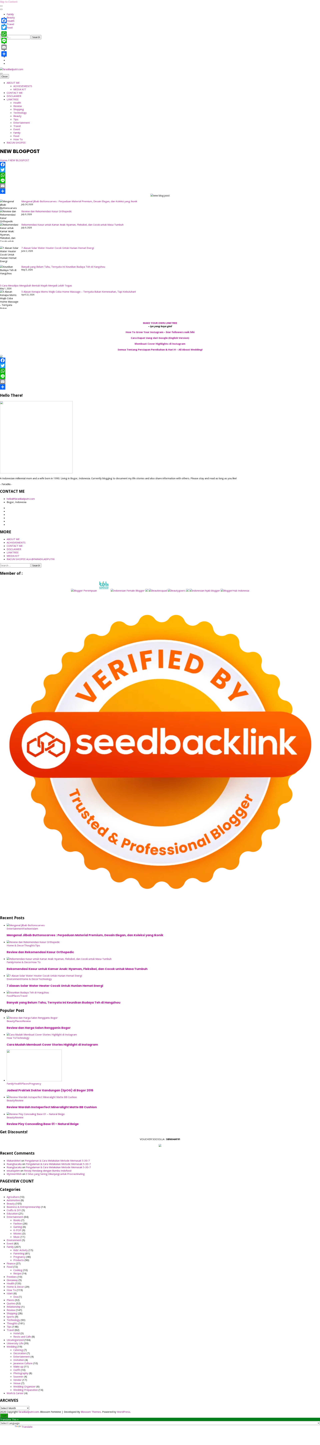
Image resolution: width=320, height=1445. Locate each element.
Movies (17, 1233)
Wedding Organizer (24, 1386)
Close (4, 76)
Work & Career (15, 1393)
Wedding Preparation (25, 1389)
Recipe (17, 1273)
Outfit (16, 1369)
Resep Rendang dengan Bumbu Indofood (47, 1170)
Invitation (18, 1359)
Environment (14, 979)
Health (10, 20)
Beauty (11, 17)
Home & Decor (15, 945)
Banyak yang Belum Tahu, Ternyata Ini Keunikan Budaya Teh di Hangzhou (63, 266)
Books (16, 1220)
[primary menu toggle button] (1, 73)
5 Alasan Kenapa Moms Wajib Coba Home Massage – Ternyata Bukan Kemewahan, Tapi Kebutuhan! (78, 291)
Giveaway (12, 1280)
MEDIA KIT (19, 89)
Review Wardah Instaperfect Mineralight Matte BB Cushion (52, 1107)
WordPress (123, 1411)
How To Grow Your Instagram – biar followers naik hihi (160, 332)
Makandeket (14, 1160)
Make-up (18, 1366)
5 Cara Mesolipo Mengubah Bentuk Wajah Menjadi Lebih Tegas (36, 285)
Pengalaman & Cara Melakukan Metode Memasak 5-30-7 (57, 1160)
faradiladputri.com (28, 1411)
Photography (20, 1373)
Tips (15, 119)
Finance (11, 1263)
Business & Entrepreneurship (23, 1206)
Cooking (17, 1270)
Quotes (11, 1303)
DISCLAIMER (14, 96)
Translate (27, 1426)
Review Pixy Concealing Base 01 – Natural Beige (43, 1124)
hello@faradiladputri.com (21, 498)
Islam (35, 928)
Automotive (13, 1200)
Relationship (14, 1306)
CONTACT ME (15, 92)
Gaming (17, 1226)
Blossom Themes (91, 1411)
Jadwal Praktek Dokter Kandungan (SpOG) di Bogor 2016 (50, 1090)
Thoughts (29, 945)
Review (17, 106)
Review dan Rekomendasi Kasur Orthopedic (46, 211)
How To (18, 139)
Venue (16, 1383)
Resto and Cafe (22, 1336)
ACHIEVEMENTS (22, 86)
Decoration (19, 1353)
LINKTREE (13, 99)
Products (18, 1260)
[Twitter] (160, 169)
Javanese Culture (22, 1363)
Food (9, 27)
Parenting (18, 1253)
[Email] (160, 185)
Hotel (16, 1333)
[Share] (160, 191)
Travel (10, 24)
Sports (10, 1316)
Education (12, 1213)
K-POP (17, 1230)
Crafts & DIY (14, 1210)
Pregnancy (35, 1083)
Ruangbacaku (14, 1164)
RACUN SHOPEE (16, 142)
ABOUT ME (13, 82)
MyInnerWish (14, 1174)
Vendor (17, 1379)
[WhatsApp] (160, 175)
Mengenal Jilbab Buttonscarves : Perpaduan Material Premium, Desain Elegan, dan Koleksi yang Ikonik (79, 201)
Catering (18, 1350)
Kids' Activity (20, 1250)
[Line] (160, 180)
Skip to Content (9, 1)
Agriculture (13, 1196)
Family (10, 14)
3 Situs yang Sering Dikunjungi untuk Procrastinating (55, 1174)
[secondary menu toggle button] (1, 5)
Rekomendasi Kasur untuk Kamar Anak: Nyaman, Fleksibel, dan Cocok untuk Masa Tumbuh (72, 224)
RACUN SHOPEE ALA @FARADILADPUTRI (31, 559)
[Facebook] (160, 164)
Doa (15, 1296)
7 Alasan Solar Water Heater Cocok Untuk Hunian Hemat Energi (57, 248)
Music (16, 1236)
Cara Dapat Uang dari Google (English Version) (160, 338)
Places (16, 995)
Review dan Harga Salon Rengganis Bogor (39, 1028)
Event (16, 129)
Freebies (12, 1276)
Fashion (27, 928)
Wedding (12, 1346)
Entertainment (21, 122)
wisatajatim (13, 1170)
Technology (20, 112)
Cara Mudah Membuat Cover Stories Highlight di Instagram (52, 1045)
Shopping (18, 109)
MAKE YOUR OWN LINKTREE (160, 323)
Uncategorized (15, 1340)
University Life (15, 1343)
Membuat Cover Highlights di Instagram (160, 343)
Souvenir (18, 1376)
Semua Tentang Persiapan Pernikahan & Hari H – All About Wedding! (160, 349)
